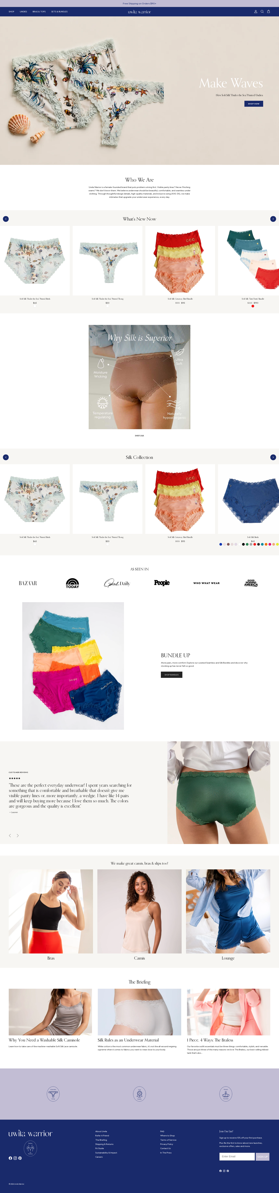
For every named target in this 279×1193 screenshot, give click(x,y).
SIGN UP (172, 613)
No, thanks (172, 630)
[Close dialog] (201, 558)
